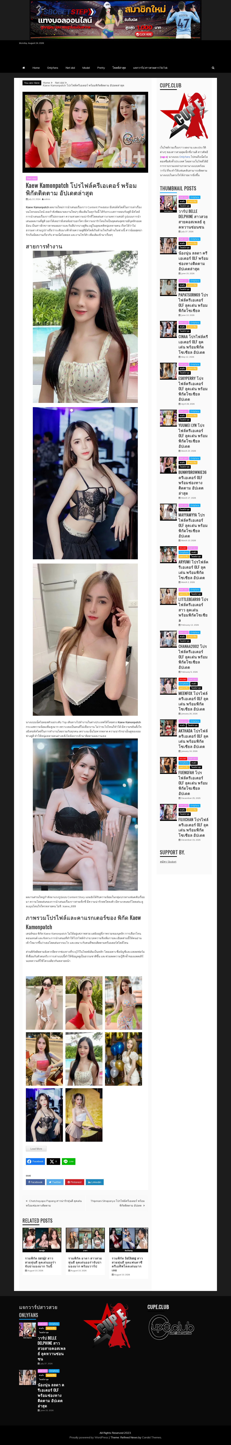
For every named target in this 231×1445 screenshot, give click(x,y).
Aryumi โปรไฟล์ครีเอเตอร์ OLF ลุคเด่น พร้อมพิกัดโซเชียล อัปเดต (194, 569)
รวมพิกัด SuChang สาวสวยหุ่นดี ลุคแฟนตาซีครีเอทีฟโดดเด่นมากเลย (127, 1264)
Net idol (70, 67)
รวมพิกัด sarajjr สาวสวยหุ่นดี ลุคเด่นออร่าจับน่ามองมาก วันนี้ (40, 1262)
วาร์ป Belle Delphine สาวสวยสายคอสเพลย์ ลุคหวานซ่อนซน (193, 218)
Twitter (56, 1182)
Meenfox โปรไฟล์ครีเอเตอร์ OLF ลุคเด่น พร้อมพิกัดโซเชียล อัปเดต (194, 700)
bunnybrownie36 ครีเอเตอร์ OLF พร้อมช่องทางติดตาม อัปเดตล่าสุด (193, 482)
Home (36, 67)
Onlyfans (52, 67)
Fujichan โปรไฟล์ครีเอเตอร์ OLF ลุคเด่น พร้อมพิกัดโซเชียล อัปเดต (194, 827)
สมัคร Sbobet (168, 861)
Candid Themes (151, 1437)
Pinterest (76, 1182)
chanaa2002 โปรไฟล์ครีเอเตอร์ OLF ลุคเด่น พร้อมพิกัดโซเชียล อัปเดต (193, 656)
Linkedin (95, 1182)
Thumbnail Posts (178, 188)
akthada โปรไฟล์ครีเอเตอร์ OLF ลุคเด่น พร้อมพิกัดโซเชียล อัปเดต (194, 738)
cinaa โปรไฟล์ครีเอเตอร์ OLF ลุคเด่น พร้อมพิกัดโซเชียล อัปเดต (193, 344)
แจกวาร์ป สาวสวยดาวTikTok (150, 67)
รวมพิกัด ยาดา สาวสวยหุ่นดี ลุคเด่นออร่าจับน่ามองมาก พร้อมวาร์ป (85, 1262)
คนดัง (182, 201)
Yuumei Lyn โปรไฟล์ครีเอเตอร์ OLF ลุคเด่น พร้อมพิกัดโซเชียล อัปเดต (193, 435)
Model (86, 67)
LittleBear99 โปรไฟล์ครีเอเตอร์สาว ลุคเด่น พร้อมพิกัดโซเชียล (193, 609)
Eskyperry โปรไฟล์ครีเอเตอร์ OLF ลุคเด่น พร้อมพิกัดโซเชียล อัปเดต (193, 388)
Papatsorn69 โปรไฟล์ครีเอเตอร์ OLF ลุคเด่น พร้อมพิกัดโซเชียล (193, 302)
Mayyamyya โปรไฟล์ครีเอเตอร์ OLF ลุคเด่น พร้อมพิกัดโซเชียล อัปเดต (193, 525)
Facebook (36, 1182)
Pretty (101, 67)
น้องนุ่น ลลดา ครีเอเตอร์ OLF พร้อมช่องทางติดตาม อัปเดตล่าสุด (194, 260)
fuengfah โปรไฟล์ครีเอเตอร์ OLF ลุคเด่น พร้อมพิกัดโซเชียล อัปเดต (193, 783)
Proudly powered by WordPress (89, 1437)
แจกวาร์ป (192, 201)
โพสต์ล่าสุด (119, 67)
